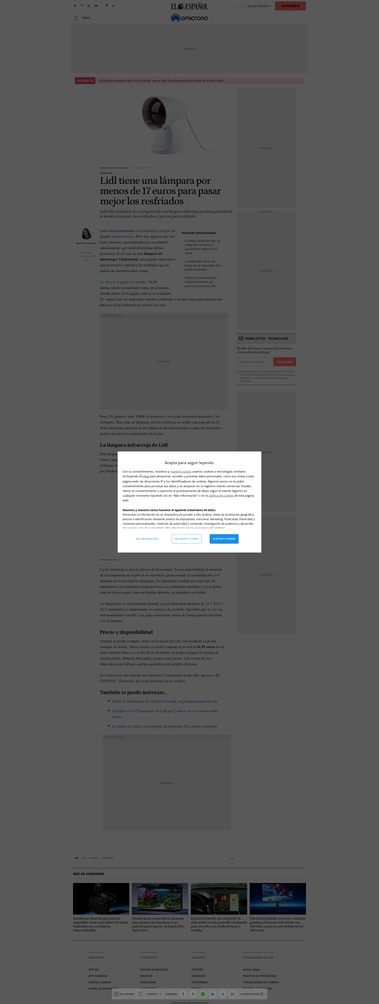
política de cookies (222, 495)
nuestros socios (180, 471)
